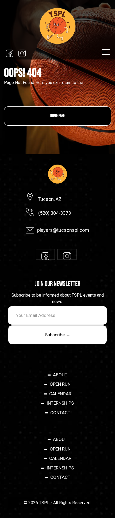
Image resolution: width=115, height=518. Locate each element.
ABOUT (60, 374)
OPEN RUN (60, 384)
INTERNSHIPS (60, 403)
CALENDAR (60, 393)
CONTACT (60, 412)
